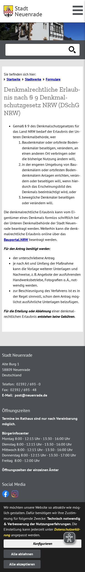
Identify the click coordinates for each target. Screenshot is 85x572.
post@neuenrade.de (31, 395)
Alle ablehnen (22, 554)
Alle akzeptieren (22, 564)
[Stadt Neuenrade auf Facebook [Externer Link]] (5, 496)
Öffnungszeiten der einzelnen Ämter (30, 470)
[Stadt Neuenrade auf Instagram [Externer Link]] (15, 496)
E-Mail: (7, 395)
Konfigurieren (42, 543)
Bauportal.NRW (16, 239)
